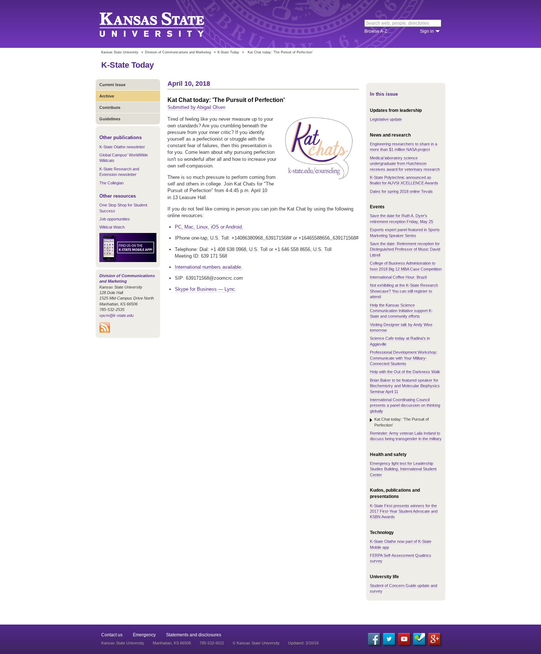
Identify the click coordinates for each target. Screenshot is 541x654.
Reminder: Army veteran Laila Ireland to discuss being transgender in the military (406, 436)
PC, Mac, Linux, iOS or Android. (209, 227)
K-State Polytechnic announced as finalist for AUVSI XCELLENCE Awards (404, 180)
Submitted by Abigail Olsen (196, 107)
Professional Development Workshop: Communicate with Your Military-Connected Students (403, 358)
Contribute (109, 107)
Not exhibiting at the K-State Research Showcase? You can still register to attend (404, 291)
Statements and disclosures (193, 634)
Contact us (112, 634)
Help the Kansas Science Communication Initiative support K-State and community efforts (401, 311)
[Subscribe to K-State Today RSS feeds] (104, 331)
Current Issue (112, 84)
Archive (106, 96)
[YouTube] (404, 639)
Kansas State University (161, 24)
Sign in (427, 31)
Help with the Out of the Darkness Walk (405, 372)
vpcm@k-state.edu (116, 315)
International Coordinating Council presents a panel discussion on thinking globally (405, 405)
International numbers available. (209, 267)
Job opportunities (114, 219)
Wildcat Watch (112, 227)
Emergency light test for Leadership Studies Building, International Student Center (403, 469)
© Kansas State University (256, 643)
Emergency (144, 634)
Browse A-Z (375, 31)
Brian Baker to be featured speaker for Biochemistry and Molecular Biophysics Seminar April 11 (405, 386)
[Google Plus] (434, 639)
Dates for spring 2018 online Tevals (401, 191)
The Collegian (111, 183)
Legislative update (386, 119)
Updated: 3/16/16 (303, 643)
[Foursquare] (419, 639)
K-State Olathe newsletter (122, 147)
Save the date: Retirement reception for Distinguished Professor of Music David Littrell (405, 249)
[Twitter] (389, 639)
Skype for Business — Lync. (205, 289)
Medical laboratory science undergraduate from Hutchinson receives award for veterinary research (405, 164)
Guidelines (109, 119)
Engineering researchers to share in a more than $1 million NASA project (403, 147)
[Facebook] (374, 639)
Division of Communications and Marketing (178, 52)
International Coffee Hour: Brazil (398, 277)
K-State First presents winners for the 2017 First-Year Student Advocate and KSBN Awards (404, 511)
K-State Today (228, 52)
